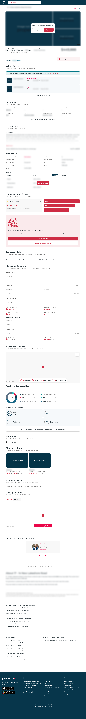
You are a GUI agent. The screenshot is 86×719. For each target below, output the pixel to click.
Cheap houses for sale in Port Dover (17, 626)
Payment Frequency (11, 298)
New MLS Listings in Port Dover (54, 637)
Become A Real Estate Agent (52, 687)
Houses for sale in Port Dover (14, 624)
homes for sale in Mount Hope (15, 648)
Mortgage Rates (69, 694)
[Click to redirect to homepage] (4, 2)
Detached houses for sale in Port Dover (18, 621)
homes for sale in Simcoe (13, 640)
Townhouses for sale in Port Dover (16, 616)
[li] (30, 692)
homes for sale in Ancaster (14, 645)
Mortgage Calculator (70, 692)
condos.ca (47, 681)
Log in (37, 30)
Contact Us (67, 685)
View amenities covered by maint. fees (43, 119)
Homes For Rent (69, 698)
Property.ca (5, 682)
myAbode (15, 682)
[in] (32, 692)
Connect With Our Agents (72, 687)
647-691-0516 (43, 549)
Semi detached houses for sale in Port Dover (19, 618)
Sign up (48, 30)
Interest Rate (10, 289)
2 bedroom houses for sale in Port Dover (18, 610)
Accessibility (47, 690)
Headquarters (48, 685)
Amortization (47, 289)
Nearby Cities (10, 637)
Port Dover (10, 9)
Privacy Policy (48, 692)
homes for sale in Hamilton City (15, 659)
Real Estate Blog (69, 681)
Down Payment (10, 281)
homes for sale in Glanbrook (14, 651)
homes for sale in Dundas (13, 656)
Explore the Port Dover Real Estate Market (20, 605)
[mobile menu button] (83, 2)
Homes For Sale (69, 696)
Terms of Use (47, 694)
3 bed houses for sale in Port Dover (16, 613)
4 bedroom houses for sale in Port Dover (18, 608)
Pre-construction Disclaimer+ (43, 706)
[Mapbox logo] (10, 382)
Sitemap (46, 696)
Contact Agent (43, 555)
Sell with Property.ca (70, 683)
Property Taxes (10, 329)
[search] (29, 2)
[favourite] (75, 8)
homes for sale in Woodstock (15, 653)
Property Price (10, 272)
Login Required (43, 183)
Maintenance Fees (10, 320)
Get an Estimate (43, 238)
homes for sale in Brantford (14, 643)
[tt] (24, 692)
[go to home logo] (9, 678)
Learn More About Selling (43, 243)
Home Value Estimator (71, 690)
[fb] (27, 692)
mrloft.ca (46, 683)
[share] (78, 8)
